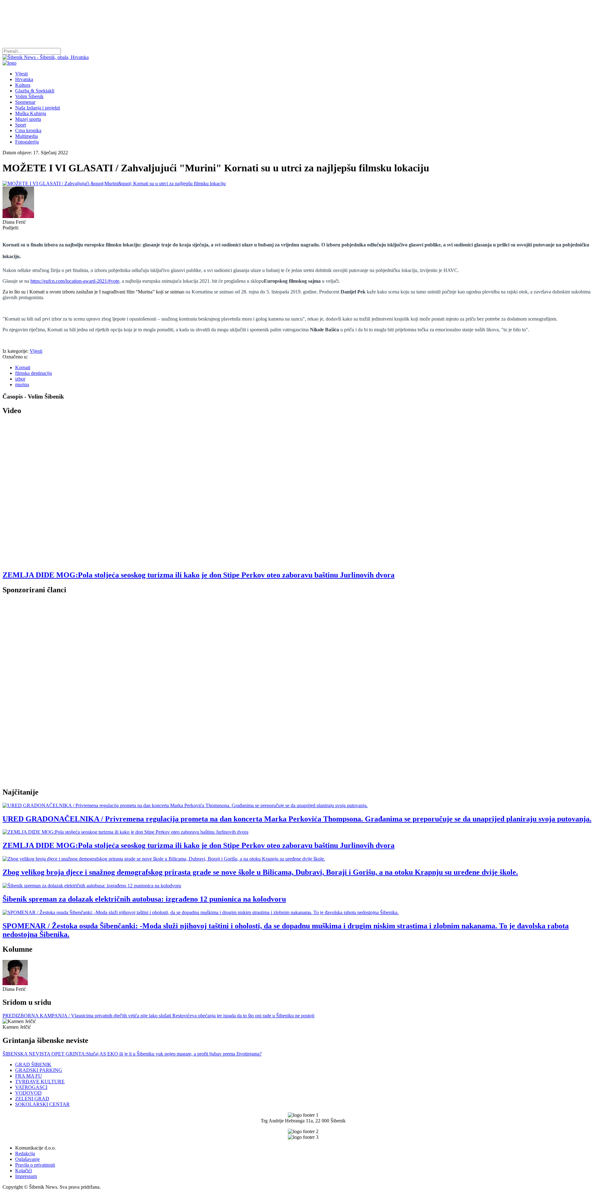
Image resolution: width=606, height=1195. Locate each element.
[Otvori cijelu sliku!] (303, 183)
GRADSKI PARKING (38, 1070)
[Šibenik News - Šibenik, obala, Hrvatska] (46, 57)
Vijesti (36, 351)
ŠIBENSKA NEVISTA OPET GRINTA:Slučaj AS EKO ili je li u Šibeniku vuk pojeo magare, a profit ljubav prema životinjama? (132, 1053)
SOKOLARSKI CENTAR (42, 1104)
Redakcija (25, 1153)
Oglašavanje (27, 1159)
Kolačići (23, 1170)
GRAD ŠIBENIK (33, 1064)
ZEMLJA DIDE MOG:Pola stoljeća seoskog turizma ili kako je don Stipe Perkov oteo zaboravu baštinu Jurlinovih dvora (199, 575)
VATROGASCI (31, 1087)
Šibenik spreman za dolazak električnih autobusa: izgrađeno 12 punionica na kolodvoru (144, 899)
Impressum (26, 1176)
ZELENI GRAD (32, 1098)
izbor (20, 379)
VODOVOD (28, 1093)
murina (22, 384)
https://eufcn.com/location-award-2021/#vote (74, 281)
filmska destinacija (33, 373)
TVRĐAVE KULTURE (40, 1081)
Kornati (22, 367)
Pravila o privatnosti (35, 1165)
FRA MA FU (28, 1076)
